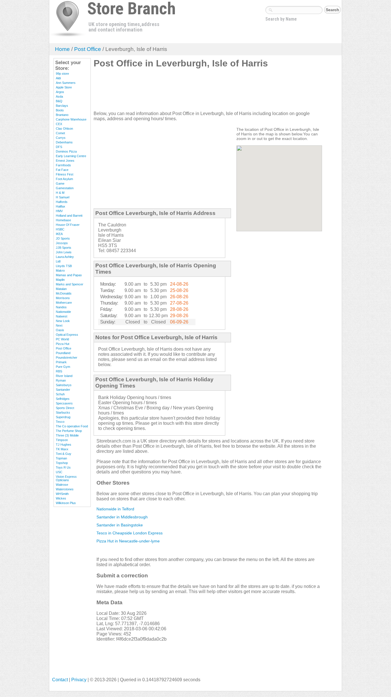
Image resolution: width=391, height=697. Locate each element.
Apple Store (64, 87)
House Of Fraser (68, 224)
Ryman (61, 380)
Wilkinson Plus (66, 503)
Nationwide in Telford (115, 509)
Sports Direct (65, 408)
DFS (59, 147)
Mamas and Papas (69, 275)
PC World (62, 339)
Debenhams (64, 142)
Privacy (78, 679)
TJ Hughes (63, 444)
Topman (61, 458)
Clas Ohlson (64, 128)
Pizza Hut (62, 343)
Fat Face (62, 169)
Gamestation (65, 188)
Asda (59, 96)
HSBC (60, 229)
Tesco (60, 421)
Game (60, 183)
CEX (59, 124)
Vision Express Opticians (66, 478)
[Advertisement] (198, 92)
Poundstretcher (66, 357)
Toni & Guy (63, 453)
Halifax (60, 206)
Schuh (60, 394)
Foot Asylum (64, 179)
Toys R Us (63, 467)
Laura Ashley (65, 256)
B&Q (59, 101)
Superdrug (63, 417)
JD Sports (63, 238)
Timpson (62, 440)
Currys (61, 137)
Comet (60, 133)
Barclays (62, 105)
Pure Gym (63, 366)
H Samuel (62, 197)
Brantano (62, 115)
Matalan (61, 289)
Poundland (63, 353)
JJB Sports (63, 247)
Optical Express (67, 334)
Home (62, 49)
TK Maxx (62, 449)
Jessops (62, 243)
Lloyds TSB (64, 266)
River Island (64, 376)
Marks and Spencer (69, 284)
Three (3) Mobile (67, 435)
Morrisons (63, 298)
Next (59, 325)
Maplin (60, 279)
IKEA (59, 234)
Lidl (58, 261)
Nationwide (63, 311)
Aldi (58, 78)
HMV (59, 211)
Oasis (60, 330)
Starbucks (63, 412)
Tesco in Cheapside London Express (129, 533)
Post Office (87, 49)
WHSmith (62, 493)
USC (59, 472)
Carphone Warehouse (71, 119)
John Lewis (64, 252)
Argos (60, 92)
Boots (60, 110)
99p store (62, 73)
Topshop (62, 463)
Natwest (61, 316)
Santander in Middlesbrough (122, 517)
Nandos (61, 307)
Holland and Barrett (69, 215)
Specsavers (64, 403)
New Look (63, 321)
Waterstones (65, 489)
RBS (59, 371)
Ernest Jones (65, 160)
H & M (60, 192)
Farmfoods (63, 165)
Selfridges (63, 398)
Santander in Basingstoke (119, 525)
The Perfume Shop (69, 431)
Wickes (61, 498)
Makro (60, 270)
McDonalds (64, 293)
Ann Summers (66, 82)
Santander (63, 389)
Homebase (63, 220)
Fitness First (64, 174)
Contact (60, 679)
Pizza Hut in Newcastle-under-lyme (128, 541)
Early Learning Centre (71, 156)
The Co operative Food (72, 426)
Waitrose (62, 484)
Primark (61, 362)
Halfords (62, 202)
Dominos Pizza (66, 151)
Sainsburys (64, 385)
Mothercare (64, 302)
